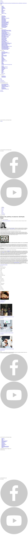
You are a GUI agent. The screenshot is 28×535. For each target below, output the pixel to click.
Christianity (3, 58)
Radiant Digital (3, 445)
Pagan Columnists (4, 41)
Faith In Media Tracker (4, 441)
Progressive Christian (4, 13)
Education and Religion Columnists (5, 32)
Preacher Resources (4, 76)
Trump (2, 211)
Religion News (3, 15)
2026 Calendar (3, 51)
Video (1, 78)
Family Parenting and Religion (5, 24)
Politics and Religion (4, 20)
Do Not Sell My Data (4, 444)
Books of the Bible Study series (5, 84)
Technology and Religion (4, 26)
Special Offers (1, 91)
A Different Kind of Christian (5, 86)
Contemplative (3, 7)
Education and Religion (4, 23)
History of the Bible (4, 85)
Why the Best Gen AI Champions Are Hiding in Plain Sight (6, 332)
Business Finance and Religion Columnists (6, 30)
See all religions (3, 73)
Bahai (2, 56)
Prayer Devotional (4, 87)
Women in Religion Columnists (5, 49)
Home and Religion (4, 25)
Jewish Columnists (4, 37)
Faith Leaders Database (4, 55)
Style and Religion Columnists (5, 47)
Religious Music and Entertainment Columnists (7, 46)
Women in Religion (4, 21)
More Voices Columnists (4, 38)
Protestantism (3, 67)
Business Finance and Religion (5, 22)
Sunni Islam (3, 71)
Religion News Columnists (4, 44)
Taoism (2, 72)
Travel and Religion (4, 27)
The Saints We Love (4, 88)
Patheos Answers (3, 53)
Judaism (2, 62)
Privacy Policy (3, 443)
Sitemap (2, 447)
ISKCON (3, 61)
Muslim (2, 11)
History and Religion (4, 19)
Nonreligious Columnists (4, 40)
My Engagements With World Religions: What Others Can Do (7, 316)
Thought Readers (2, 80)
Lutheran (3, 63)
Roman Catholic (3, 68)
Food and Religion (4, 16)
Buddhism (3, 57)
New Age (3, 65)
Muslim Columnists (4, 39)
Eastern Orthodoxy (4, 59)
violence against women (16, 262)
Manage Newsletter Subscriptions (5, 446)
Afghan (3, 252)
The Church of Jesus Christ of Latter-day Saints (7, 64)
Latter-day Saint (3, 10)
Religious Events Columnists (5, 45)
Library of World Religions (4, 52)
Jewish (2, 9)
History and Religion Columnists (5, 36)
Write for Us (3, 442)
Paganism (3, 66)
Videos (2, 54)
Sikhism (2, 70)
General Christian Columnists (5, 34)
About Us (3, 438)
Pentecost (3, 212)
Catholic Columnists (4, 31)
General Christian (3, 8)
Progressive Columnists (4, 42)
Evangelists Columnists (4, 33)
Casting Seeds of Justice (2, 300)
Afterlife (2, 210)
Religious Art (3, 17)
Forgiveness (3, 207)
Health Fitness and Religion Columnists (6, 35)
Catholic (2, 6)
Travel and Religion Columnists (5, 48)
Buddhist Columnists (4, 29)
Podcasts (1, 79)
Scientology (3, 69)
